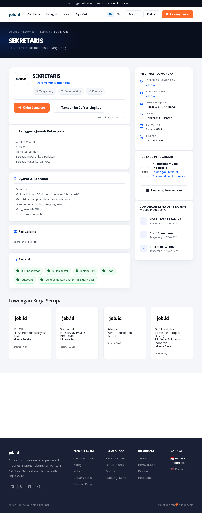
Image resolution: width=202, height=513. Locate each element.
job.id (14, 452)
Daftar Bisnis (115, 465)
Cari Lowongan (84, 458)
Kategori (51, 14)
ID (110, 14)
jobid (14, 14)
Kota (66, 14)
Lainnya (45, 31)
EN (118, 14)
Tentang (144, 458)
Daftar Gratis (82, 478)
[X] (20, 486)
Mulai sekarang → (122, 3)
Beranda (14, 31)
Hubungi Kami (116, 478)
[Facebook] (29, 486)
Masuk (133, 14)
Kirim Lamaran (34, 108)
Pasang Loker (180, 14)
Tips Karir (82, 14)
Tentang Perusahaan (166, 190)
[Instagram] (38, 486)
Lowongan (29, 31)
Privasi (143, 471)
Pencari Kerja (83, 484)
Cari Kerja (33, 14)
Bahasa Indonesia (177, 460)
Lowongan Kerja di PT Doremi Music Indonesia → (168, 176)
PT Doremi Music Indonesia (51, 83)
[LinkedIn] (12, 486)
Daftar (152, 14)
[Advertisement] (101, 401)
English (178, 469)
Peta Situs (145, 478)
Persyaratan (147, 465)
